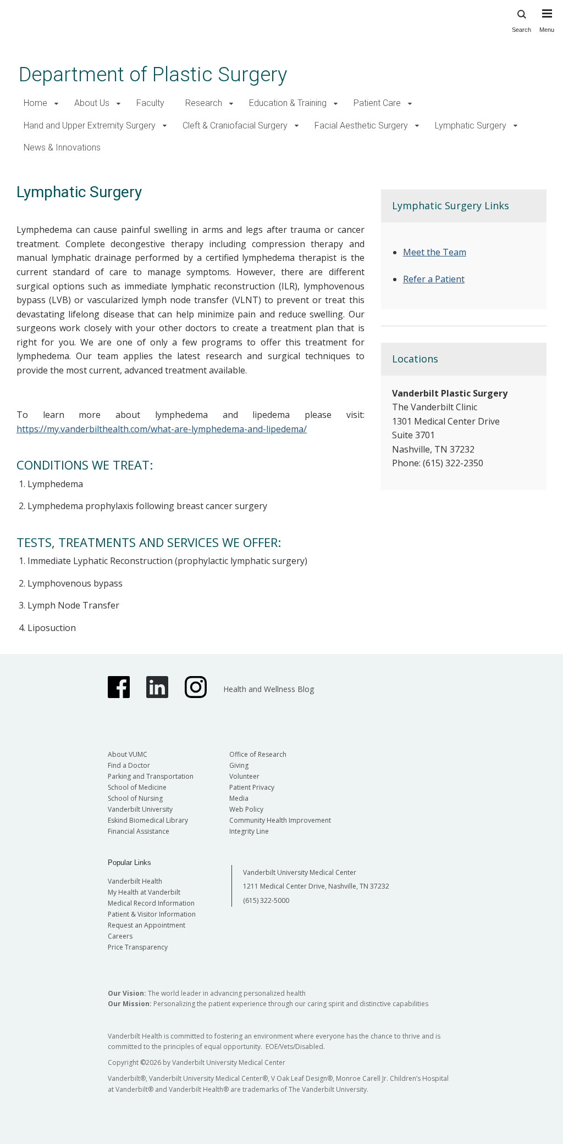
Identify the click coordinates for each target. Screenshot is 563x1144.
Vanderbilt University (140, 809)
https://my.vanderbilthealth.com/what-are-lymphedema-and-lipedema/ (161, 429)
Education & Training (288, 103)
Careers (120, 936)
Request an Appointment (146, 925)
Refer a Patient (434, 279)
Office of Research (257, 754)
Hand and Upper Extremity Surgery (90, 125)
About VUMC (127, 754)
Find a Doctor (129, 765)
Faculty (150, 103)
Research (203, 103)
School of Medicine (137, 787)
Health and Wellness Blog (268, 689)
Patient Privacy (251, 787)
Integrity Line (249, 831)
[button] (56, 103)
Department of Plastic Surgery (153, 74)
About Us (91, 103)
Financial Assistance (138, 831)
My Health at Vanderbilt (144, 892)
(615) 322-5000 (266, 900)
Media (239, 798)
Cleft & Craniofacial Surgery (235, 125)
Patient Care (377, 103)
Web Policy (246, 809)
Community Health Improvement (280, 820)
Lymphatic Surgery (470, 125)
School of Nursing (135, 798)
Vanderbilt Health (135, 881)
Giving (239, 765)
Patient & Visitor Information (152, 914)
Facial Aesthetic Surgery (361, 125)
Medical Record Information (151, 903)
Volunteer (244, 776)
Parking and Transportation (151, 776)
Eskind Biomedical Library (148, 820)
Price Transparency (138, 947)
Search (521, 29)
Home (35, 103)
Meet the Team (434, 252)
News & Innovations (62, 147)
